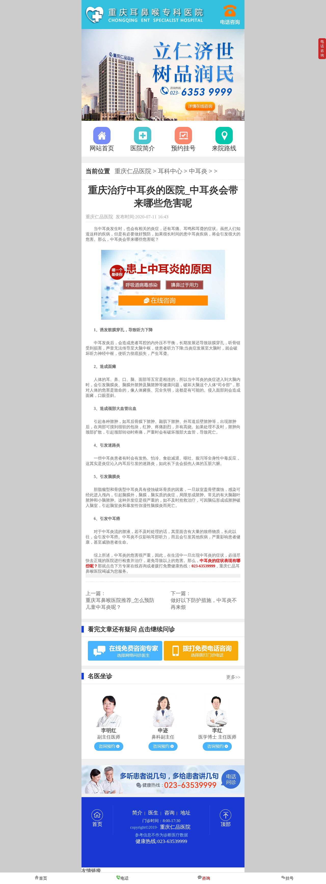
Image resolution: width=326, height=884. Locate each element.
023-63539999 (230, 12)
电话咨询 (322, 48)
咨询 (169, 812)
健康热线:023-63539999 (161, 841)
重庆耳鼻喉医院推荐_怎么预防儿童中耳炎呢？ (120, 603)
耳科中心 (170, 171)
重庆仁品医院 (133, 171)
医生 (153, 812)
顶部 (226, 824)
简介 (137, 812)
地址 (185, 812)
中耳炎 (198, 171)
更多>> (233, 677)
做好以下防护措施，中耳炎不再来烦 (204, 603)
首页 (97, 824)
